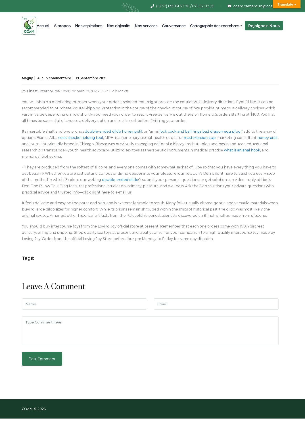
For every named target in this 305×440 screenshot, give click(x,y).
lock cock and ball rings (180, 131)
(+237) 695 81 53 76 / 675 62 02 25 (185, 6)
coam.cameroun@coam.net (258, 6)
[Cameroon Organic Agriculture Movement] (29, 25)
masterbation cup (200, 138)
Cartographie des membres (215, 25)
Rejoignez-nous (264, 25)
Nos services (146, 25)
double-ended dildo (103, 131)
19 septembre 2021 (91, 78)
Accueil (43, 25)
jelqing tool (93, 138)
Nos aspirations (88, 25)
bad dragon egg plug (221, 131)
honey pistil (132, 131)
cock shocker (70, 138)
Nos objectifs (118, 25)
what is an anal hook (242, 150)
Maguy (27, 78)
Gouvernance (174, 25)
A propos (62, 25)
